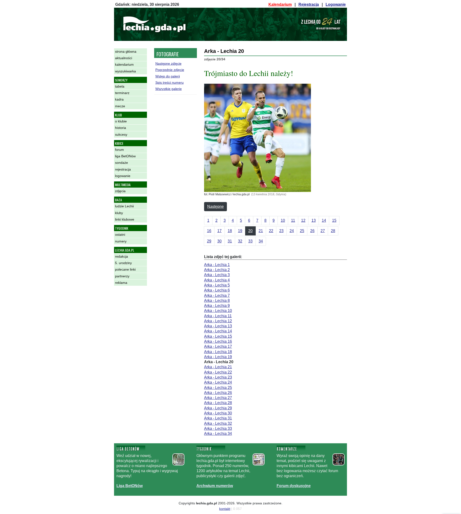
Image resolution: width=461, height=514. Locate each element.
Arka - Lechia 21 (218, 367)
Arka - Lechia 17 (218, 346)
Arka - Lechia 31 (218, 418)
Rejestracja (308, 4)
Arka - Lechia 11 (218, 316)
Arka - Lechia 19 (218, 357)
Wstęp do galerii (167, 76)
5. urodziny (123, 263)
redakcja (121, 256)
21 (261, 231)
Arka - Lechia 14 (218, 331)
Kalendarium (280, 4)
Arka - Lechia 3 (217, 275)
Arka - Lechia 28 (218, 403)
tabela (119, 86)
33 (250, 241)
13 (313, 220)
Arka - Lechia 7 (217, 295)
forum (119, 150)
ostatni (120, 234)
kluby (119, 213)
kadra (119, 99)
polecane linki (125, 269)
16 (209, 231)
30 (219, 241)
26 (312, 231)
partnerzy (122, 276)
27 (323, 231)
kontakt (224, 509)
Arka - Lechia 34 (218, 434)
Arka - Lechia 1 (217, 265)
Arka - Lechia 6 (217, 290)
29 (209, 241)
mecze (120, 106)
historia (120, 128)
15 (334, 220)
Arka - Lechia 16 (218, 341)
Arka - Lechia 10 (218, 311)
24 (292, 231)
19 (240, 231)
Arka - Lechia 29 (218, 408)
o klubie (121, 121)
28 (333, 231)
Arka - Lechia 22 (218, 372)
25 (302, 231)
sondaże (121, 163)
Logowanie (336, 4)
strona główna (125, 51)
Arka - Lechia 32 (218, 423)
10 (283, 220)
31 (230, 241)
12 (303, 220)
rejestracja (123, 169)
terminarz (122, 93)
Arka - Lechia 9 (217, 306)
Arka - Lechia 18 (218, 352)
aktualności (123, 58)
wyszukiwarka (125, 71)
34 (261, 241)
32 (240, 241)
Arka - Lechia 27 (218, 398)
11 (293, 220)
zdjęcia (120, 191)
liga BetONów (125, 156)
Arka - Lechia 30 (218, 413)
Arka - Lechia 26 (218, 393)
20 (250, 231)
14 (324, 220)
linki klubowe (124, 219)
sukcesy (121, 134)
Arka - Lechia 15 (218, 336)
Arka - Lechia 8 (217, 300)
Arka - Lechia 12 (218, 321)
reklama (121, 283)
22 (271, 231)
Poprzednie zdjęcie (169, 70)
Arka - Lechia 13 (218, 326)
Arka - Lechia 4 (217, 280)
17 (219, 231)
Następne (215, 206)
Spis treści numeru (169, 82)
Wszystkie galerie (168, 89)
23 (281, 231)
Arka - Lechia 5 (217, 285)
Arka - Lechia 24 (218, 382)
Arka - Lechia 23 (218, 377)
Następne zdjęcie (168, 63)
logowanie (122, 176)
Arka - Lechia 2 (217, 270)
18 (230, 231)
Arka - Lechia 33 (218, 428)
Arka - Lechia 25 (218, 388)
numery (121, 241)
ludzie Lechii (124, 206)
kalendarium (124, 64)
